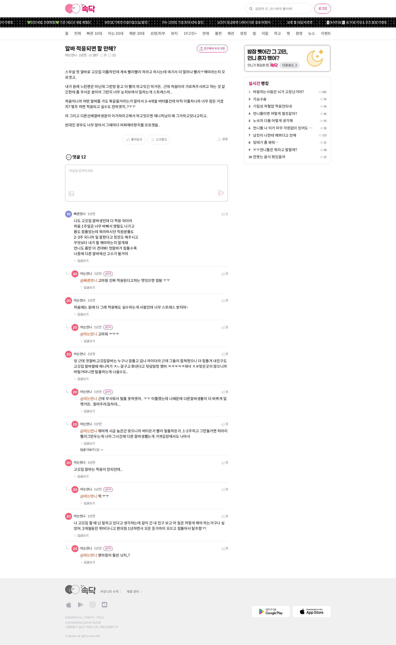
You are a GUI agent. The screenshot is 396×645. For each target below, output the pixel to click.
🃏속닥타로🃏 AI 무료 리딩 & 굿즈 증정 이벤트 (349, 22)
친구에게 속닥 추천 (214, 48)
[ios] (68, 604)
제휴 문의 (133, 592)
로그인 (322, 8)
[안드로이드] (80, 604)
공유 (225, 139)
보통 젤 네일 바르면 (293, 22)
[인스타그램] (92, 604)
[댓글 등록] (220, 193)
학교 (277, 33)
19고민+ (190, 33)
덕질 (265, 33)
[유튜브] (104, 604)
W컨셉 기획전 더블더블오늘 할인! (120, 22)
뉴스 (311, 33)
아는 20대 (116, 33)
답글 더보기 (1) (89, 450)
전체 (77, 33)
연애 (205, 33)
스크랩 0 (161, 140)
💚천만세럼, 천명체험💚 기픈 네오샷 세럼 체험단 (52, 22)
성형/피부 (157, 33)
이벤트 (326, 33)
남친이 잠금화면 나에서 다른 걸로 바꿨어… (239, 22)
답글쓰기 (82, 261)
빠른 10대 (94, 33)
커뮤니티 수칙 (109, 592)
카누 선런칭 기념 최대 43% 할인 (176, 22)
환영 (299, 33)
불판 (218, 33)
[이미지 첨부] (71, 193)
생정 (243, 33)
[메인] (80, 9)
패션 (231, 33)
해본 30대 (137, 33)
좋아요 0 (136, 140)
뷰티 (174, 33)
